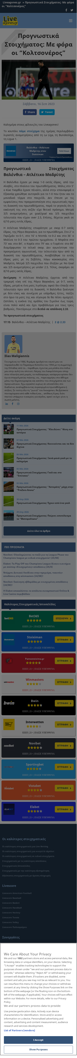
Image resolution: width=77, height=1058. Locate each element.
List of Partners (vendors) (19, 1030)
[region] (38, 999)
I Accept (38, 1040)
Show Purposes (38, 1049)
